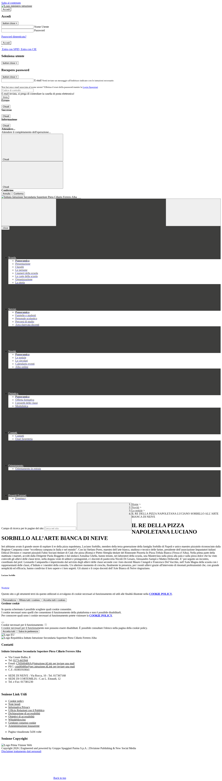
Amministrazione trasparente (24, 725)
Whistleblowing (17, 719)
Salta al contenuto (11, 2)
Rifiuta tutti (29, 600)
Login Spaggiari (90, 87)
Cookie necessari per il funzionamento (22, 624)
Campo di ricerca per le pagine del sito (22, 528)
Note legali (14, 704)
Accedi (6, 9)
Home (135, 504)
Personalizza (9, 600)
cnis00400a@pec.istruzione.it (45, 666)
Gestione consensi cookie (22, 722)
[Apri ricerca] (193, 212)
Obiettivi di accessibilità (21, 716)
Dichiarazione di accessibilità (24, 713)
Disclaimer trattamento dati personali (21, 751)
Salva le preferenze (28, 631)
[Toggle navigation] (28, 212)
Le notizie (137, 510)
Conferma (18, 193)
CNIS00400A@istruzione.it (45, 663)
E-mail (37, 80)
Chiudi (6, 106)
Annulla (6, 193)
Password (39, 30)
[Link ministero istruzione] (16, 5)
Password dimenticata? (13, 36)
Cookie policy (16, 701)
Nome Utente (41, 26)
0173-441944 (20, 660)
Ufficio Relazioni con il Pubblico (26, 710)
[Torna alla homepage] (111, 197)
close (5, 228)
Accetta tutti (54, 600)
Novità (135, 507)
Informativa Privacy (19, 707)
